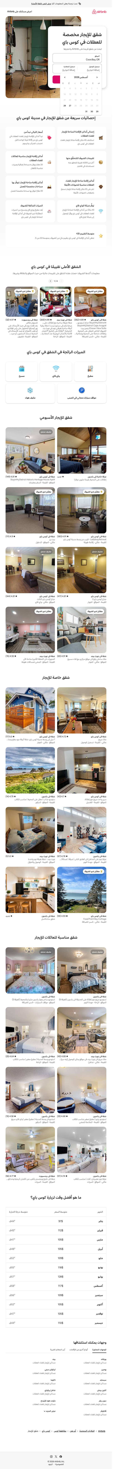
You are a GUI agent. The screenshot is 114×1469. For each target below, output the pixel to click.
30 (92, 111)
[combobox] (77, 59)
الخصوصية (59, 1464)
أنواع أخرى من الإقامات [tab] (79, 1349)
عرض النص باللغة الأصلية (41, 3)
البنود (50, 1464)
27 (70, 105)
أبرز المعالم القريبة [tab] (57, 1349)
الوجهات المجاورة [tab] (99, 1349)
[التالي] (50, 281)
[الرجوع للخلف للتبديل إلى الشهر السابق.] (97, 77)
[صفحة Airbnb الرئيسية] (99, 11)
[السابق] (61, 281)
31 (86, 111)
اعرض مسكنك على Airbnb (19, 11)
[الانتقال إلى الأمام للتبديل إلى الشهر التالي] (65, 77)
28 (65, 105)
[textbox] (90, 70)
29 (97, 111)
